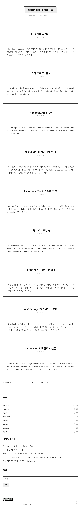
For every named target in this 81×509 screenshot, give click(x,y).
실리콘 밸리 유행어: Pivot (40, 270)
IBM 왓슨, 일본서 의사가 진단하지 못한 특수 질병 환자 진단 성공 (23, 453)
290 (41, 383)
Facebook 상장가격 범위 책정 (40, 191)
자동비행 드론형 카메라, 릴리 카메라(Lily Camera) (19, 461)
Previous (8, 383)
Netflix (5, 424)
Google (5, 420)
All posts (6, 405)
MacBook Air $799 (40, 112)
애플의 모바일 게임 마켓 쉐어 (40, 152)
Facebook (6, 416)
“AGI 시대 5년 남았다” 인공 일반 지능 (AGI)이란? (18, 446)
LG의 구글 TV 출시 (40, 73)
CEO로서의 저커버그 (40, 34)
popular (6, 428)
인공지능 (6, 432)
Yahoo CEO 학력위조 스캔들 (40, 348)
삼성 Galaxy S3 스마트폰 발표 (40, 309)
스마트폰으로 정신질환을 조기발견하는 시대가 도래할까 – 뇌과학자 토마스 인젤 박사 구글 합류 (32, 457)
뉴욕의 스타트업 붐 (40, 230)
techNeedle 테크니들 (40, 10)
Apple (5, 413)
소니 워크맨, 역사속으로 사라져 (13, 450)
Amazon (6, 409)
